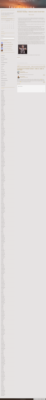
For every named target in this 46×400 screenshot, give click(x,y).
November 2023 (3, 132)
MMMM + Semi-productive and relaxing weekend (38, 66)
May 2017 (2, 231)
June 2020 (2, 184)
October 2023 (2, 133)
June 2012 (2, 306)
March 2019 (2, 203)
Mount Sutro (2, 69)
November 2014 (3, 269)
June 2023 (2, 138)
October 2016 (2, 240)
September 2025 (3, 104)
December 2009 (3, 344)
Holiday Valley (2, 64)
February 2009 (3, 357)
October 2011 (2, 316)
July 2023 (2, 137)
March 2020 (2, 188)
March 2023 (2, 142)
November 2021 (3, 162)
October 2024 (2, 118)
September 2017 (3, 226)
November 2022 (3, 147)
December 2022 (3, 146)
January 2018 (2, 221)
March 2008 (2, 371)
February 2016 (2, 250)
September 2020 (3, 180)
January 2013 (2, 297)
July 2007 (2, 381)
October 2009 (2, 347)
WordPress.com (3, 85)
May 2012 (2, 307)
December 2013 (3, 283)
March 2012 (2, 310)
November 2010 (3, 330)
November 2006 (3, 391)
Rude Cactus (2, 73)
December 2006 (3, 390)
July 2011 (2, 320)
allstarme (24, 10)
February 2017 (2, 235)
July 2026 (2, 91)
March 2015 (2, 264)
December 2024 (3, 115)
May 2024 (2, 124)
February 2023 (3, 143)
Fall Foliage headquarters (4, 62)
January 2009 (2, 358)
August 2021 (2, 166)
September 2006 (3, 394)
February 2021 (2, 174)
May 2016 (2, 246)
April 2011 (2, 324)
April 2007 (2, 385)
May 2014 (2, 277)
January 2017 (2, 236)
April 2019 (2, 202)
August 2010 (2, 334)
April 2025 (2, 110)
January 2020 (2, 190)
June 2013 (2, 291)
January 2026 (2, 99)
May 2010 (2, 338)
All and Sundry (3, 55)
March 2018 (2, 218)
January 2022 (2, 160)
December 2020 (3, 176)
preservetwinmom (5, 44)
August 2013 (2, 288)
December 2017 (3, 222)
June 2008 (2, 367)
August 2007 (2, 380)
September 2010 (3, 333)
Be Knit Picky (2, 57)
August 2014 (2, 273)
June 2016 (2, 245)
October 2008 (2, 362)
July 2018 (2, 213)
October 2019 (2, 194)
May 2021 (2, 170)
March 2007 (2, 386)
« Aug (2, 31)
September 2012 (3, 302)
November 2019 (3, 193)
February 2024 (3, 128)
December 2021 (3, 161)
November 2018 (3, 208)
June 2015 (2, 260)
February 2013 (2, 296)
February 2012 (2, 311)
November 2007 (3, 376)
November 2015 (3, 254)
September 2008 (3, 363)
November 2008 (3, 361)
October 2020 (2, 179)
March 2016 (2, 249)
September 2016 (3, 241)
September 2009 (3, 348)
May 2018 (2, 216)
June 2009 (2, 352)
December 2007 (3, 375)
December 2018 (3, 207)
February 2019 (2, 204)
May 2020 (2, 185)
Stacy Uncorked (22, 76)
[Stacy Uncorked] (31, 14)
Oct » (3, 31)
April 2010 (2, 339)
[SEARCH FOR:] (8, 38)
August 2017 (2, 227)
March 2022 (2, 157)
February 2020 (3, 189)
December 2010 (3, 329)
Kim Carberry (4, 46)
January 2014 (2, 282)
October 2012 (2, 301)
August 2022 (2, 151)
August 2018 (2, 212)
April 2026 (2, 95)
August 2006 (2, 395)
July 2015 (2, 259)
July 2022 (2, 152)
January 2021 (2, 175)
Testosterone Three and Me (4, 80)
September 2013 (3, 287)
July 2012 (2, 305)
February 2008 (3, 372)
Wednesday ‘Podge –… (9, 42)
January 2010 (2, 343)
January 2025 (2, 114)
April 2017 (2, 232)
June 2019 (2, 199)
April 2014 (2, 278)
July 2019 (2, 198)
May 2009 (2, 353)
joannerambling (22, 71)
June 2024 (2, 123)
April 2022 (2, 156)
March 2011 (2, 325)
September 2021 (3, 165)
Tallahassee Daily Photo (4, 78)
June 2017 (2, 230)
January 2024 (2, 129)
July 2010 (2, 335)
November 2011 (3, 315)
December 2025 (3, 100)
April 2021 (2, 171)
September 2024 (3, 119)
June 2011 (2, 321)
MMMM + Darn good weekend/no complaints (23, 66)
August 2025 (2, 105)
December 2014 (3, 268)
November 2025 (3, 101)
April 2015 (2, 263)
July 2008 (2, 366)
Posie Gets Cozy (3, 71)
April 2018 (2, 217)
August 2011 (2, 319)
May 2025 (2, 109)
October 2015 (2, 255)
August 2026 (2, 90)
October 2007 (2, 377)
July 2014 (2, 274)
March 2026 (2, 96)
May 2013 (2, 292)
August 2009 (2, 349)
